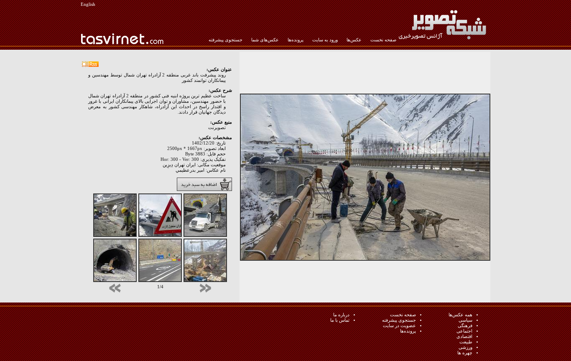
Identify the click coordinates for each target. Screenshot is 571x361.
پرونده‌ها (295, 40)
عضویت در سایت (399, 325)
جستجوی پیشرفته (225, 40)
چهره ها (464, 353)
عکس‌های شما (265, 40)
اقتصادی (464, 336)
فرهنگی (465, 325)
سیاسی (465, 320)
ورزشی (465, 347)
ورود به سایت (325, 40)
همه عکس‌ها (460, 315)
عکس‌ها (354, 40)
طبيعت (465, 342)
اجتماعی (464, 331)
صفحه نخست (383, 40)
